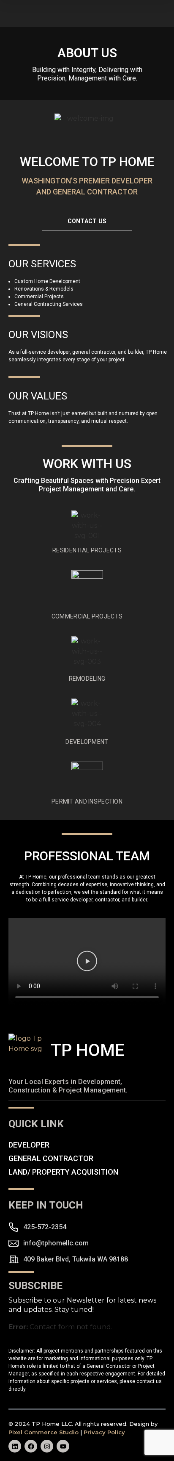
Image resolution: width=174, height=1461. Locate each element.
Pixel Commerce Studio (43, 1432)
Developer (28, 1145)
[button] (87, 962)
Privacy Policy (104, 1432)
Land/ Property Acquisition (63, 1172)
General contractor (50, 1158)
